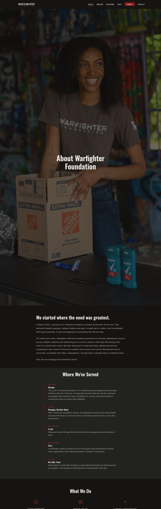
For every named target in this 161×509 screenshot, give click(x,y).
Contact (141, 4)
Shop (119, 4)
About (90, 4)
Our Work (110, 4)
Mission (100, 4)
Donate (130, 4)
